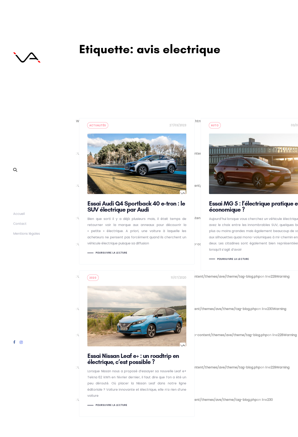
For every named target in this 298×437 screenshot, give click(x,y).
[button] (15, 170)
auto (215, 125)
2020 (92, 277)
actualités (97, 125)
